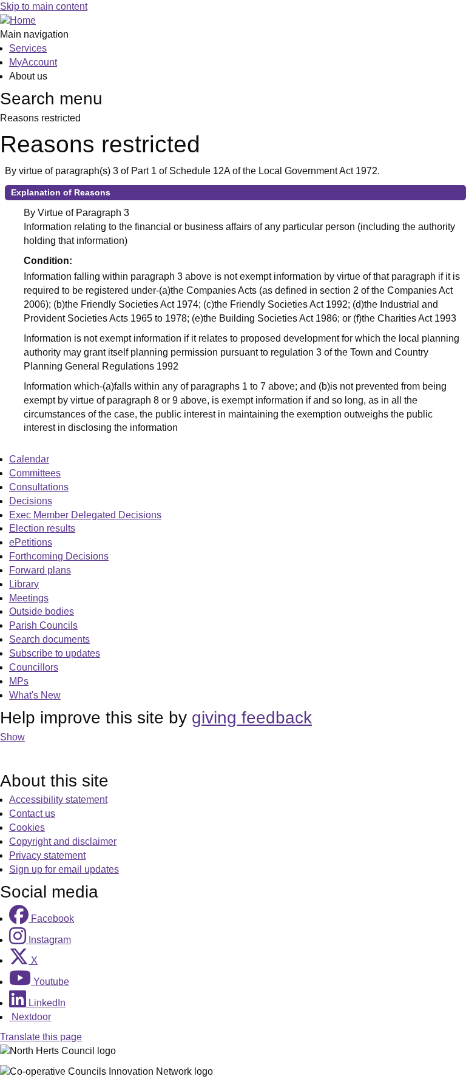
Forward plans (40, 570)
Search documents (49, 639)
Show (12, 737)
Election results (42, 528)
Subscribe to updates (54, 653)
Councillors (33, 667)
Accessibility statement (58, 799)
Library (24, 584)
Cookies (27, 827)
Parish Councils (43, 625)
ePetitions (30, 542)
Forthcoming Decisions (59, 556)
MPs (19, 681)
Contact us (32, 813)
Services (28, 48)
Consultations (39, 487)
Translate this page (41, 1037)
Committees (35, 473)
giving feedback (252, 717)
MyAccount (33, 62)
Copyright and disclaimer (62, 841)
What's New (35, 695)
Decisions (30, 501)
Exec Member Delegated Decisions (85, 515)
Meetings (29, 598)
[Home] (18, 20)
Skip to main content (43, 6)
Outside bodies (41, 611)
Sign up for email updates (64, 869)
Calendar (29, 459)
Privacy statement (47, 855)
